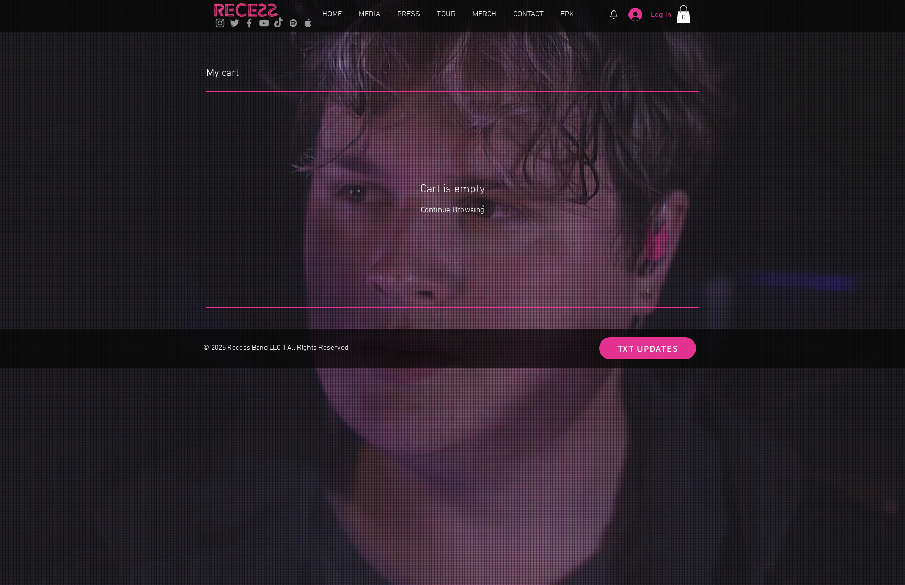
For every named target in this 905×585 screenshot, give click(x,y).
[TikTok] (278, 23)
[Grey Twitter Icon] (234, 23)
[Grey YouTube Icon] (264, 23)
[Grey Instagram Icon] (220, 23)
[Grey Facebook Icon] (249, 23)
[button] (683, 14)
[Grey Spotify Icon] (293, 23)
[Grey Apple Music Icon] (308, 23)
